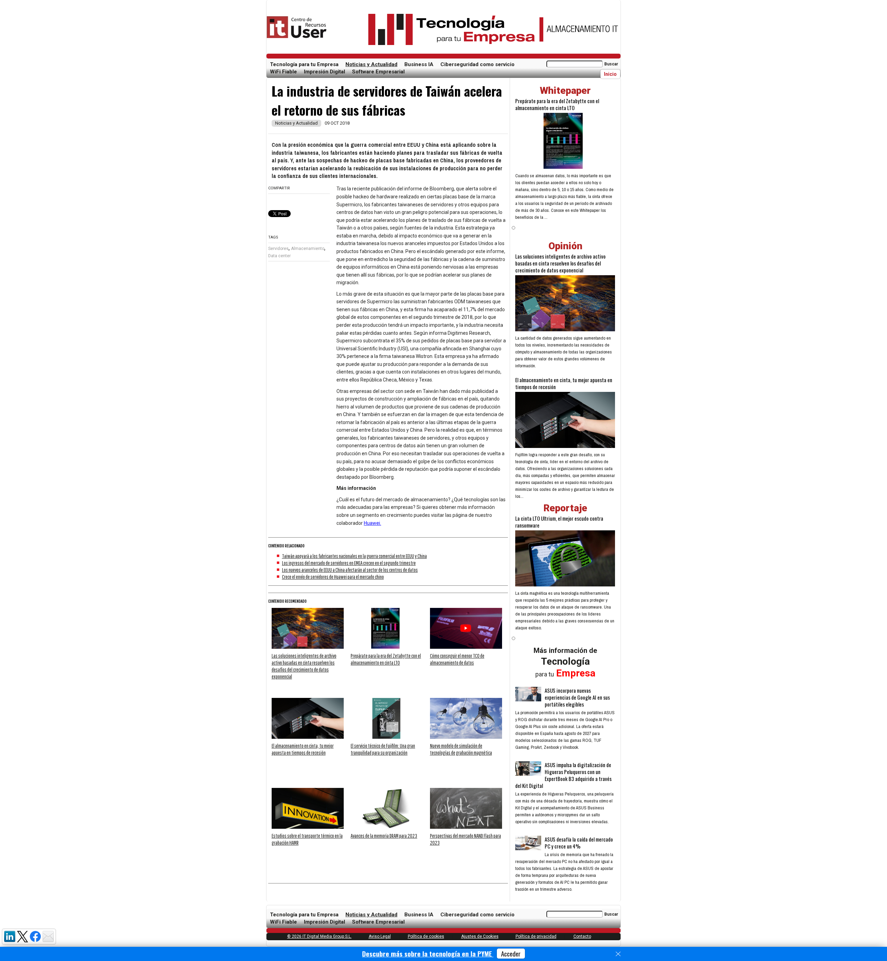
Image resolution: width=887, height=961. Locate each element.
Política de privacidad (536, 936)
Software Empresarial (378, 72)
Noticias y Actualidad (371, 64)
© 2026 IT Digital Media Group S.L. (319, 936)
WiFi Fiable (283, 72)
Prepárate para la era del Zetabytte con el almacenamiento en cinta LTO (557, 104)
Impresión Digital (324, 72)
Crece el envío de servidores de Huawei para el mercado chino (333, 577)
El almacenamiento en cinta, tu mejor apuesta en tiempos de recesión (563, 383)
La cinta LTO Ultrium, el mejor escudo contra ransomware (559, 521)
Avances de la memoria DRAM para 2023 (384, 836)
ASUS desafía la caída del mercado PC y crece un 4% (579, 842)
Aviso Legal (380, 936)
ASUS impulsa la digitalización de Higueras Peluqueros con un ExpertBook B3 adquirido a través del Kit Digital (563, 775)
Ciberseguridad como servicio (477, 64)
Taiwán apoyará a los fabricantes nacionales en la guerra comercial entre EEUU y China (354, 556)
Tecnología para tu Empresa (304, 64)
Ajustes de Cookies (480, 936)
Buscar (611, 64)
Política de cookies (426, 936)
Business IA (418, 64)
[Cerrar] (618, 954)
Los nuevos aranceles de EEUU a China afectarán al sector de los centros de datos (350, 570)
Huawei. (372, 523)
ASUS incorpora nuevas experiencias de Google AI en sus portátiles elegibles (577, 697)
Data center (279, 255)
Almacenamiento (307, 248)
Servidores (278, 248)
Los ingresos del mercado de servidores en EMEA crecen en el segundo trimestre (349, 563)
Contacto (582, 936)
